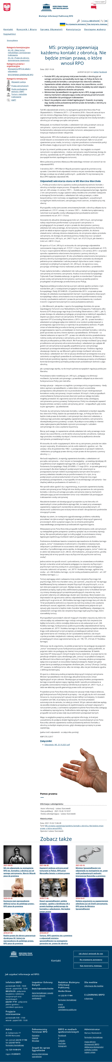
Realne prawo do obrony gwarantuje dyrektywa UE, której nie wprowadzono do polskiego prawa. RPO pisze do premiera (19, 939)
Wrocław (35, 1041)
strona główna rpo (21, 954)
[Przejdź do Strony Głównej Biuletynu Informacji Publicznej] (93, 6)
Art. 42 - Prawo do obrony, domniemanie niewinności (19, 59)
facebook (103, 72)
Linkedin (61, 1041)
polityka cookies (91, 1049)
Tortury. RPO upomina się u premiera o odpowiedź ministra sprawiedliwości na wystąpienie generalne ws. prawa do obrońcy (56, 939)
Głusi (102, 21)
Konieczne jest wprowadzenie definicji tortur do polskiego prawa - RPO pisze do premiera (19, 904)
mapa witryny (90, 1042)
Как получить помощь (91, 966)
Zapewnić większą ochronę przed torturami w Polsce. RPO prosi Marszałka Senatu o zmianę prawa (55, 871)
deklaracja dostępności (93, 1047)
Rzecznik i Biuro (27, 29)
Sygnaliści (10, 34)
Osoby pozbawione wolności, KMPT (19, 90)
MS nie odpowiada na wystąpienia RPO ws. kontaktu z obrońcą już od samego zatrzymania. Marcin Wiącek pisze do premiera (20, 872)
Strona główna (12, 40)
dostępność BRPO (91, 1044)
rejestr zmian (89, 1052)
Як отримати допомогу (91, 959)
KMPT (13, 100)
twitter (96, 72)
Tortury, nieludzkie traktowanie (19, 95)
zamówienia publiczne (67, 1009)
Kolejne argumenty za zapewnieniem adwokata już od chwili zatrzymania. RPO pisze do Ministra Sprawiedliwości (92, 905)
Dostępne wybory (95, 29)
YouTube (62, 1043)
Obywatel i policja (18, 82)
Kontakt (8, 29)
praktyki (61, 1007)
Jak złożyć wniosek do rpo (91, 953)
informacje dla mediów (93, 986)
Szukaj (78, 21)
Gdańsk (35, 1038)
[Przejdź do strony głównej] (56, 7)
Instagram (62, 1046)
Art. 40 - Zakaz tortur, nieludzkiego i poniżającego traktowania (19, 52)
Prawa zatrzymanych (20, 86)
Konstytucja (73, 29)
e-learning (88, 998)
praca (60, 1004)
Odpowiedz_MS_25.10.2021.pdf (57, 744)
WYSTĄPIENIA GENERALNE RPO (20, 74)
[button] (45, 774)
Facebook (62, 1035)
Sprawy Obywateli (51, 29)
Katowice (35, 1035)
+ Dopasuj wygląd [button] (99, 2)
